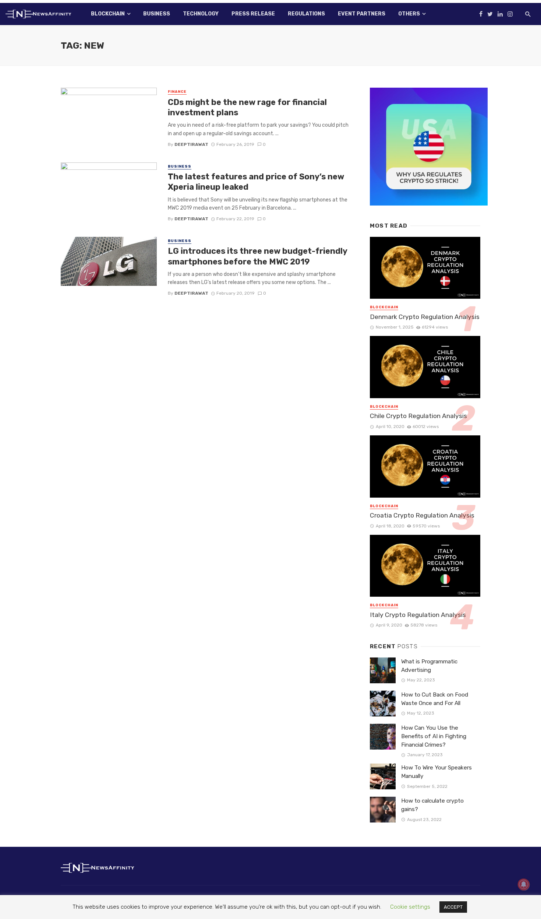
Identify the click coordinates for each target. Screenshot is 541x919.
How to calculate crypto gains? (432, 805)
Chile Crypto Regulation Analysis (418, 416)
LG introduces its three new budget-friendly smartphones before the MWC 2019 (257, 256)
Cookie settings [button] (410, 907)
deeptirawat (191, 144)
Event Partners (361, 14)
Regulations (306, 14)
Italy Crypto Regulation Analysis (418, 614)
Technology (201, 14)
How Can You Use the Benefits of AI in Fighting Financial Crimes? (433, 736)
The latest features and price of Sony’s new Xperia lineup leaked (256, 182)
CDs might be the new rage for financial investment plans (247, 107)
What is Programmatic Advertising (429, 665)
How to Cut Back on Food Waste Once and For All (434, 698)
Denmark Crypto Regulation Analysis (425, 316)
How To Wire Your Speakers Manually (436, 771)
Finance (177, 92)
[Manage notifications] (524, 884)
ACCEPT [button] (453, 907)
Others (409, 14)
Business (156, 14)
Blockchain (108, 14)
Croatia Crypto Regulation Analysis (422, 515)
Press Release (253, 14)
